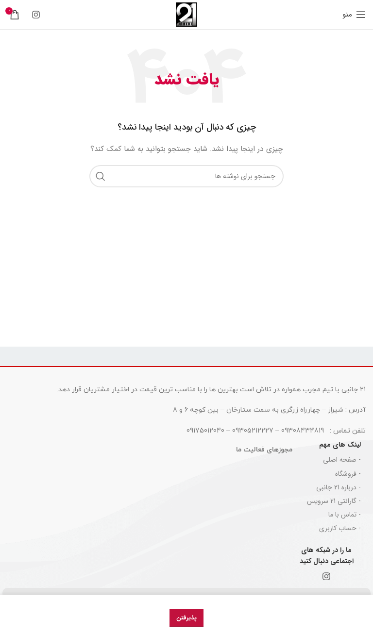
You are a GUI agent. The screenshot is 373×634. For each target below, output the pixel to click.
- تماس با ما (344, 514)
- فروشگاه (348, 473)
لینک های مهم (340, 444)
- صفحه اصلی (342, 459)
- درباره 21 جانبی (338, 487)
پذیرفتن (186, 617)
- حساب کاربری (340, 528)
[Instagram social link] (36, 14)
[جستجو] (100, 176)
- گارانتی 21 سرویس (334, 501)
